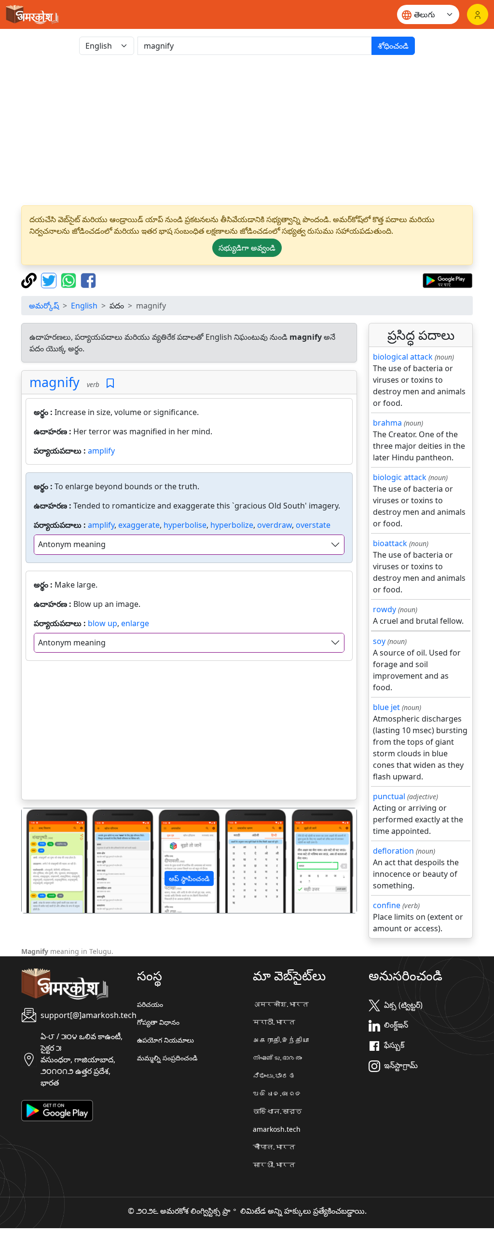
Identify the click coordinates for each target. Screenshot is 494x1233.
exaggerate (139, 525)
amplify (101, 450)
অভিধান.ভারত (277, 1111)
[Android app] (57, 1109)
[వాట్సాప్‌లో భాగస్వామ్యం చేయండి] (70, 279)
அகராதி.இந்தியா (281, 1040)
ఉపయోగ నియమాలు (165, 1040)
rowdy (384, 609)
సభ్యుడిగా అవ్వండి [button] (247, 247)
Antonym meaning (72, 544)
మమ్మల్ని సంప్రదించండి (167, 1057)
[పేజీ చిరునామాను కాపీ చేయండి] (30, 279)
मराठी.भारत (274, 1022)
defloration (393, 850)
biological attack (403, 356)
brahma (387, 422)
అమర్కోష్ (44, 305)
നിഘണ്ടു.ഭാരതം (277, 1057)
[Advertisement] (247, 130)
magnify (54, 382)
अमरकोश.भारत (281, 1004)
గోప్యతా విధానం (158, 1022)
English (84, 305)
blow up (102, 623)
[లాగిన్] (477, 14)
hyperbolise (185, 525)
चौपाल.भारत (274, 1147)
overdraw (274, 525)
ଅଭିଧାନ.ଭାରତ (277, 1093)
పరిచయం (150, 1004)
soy (379, 641)
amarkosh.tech (277, 1129)
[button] (47, 860)
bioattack (390, 543)
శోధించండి (393, 45)
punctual (389, 796)
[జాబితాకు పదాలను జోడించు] (110, 383)
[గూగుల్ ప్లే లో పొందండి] (447, 279)
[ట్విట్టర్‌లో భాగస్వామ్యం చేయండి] (50, 279)
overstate (313, 525)
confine (386, 905)
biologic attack (399, 477)
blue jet (386, 707)
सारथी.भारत (274, 1164)
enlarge (135, 623)
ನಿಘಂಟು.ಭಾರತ (274, 1075)
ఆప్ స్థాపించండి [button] (189, 878)
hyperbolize (231, 525)
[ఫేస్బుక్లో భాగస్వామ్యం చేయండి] (88, 279)
